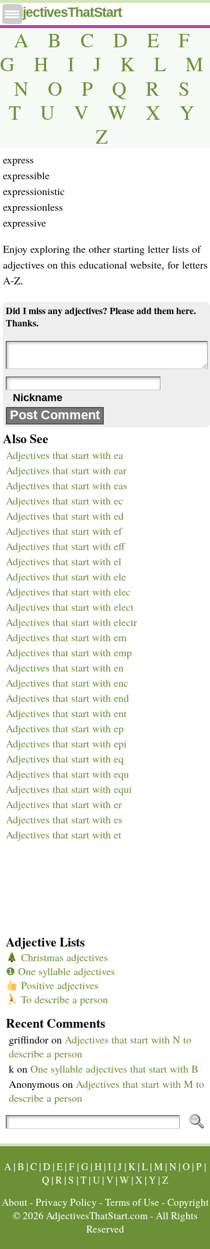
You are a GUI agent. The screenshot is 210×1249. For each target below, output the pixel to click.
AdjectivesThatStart (64, 12)
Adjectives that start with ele (66, 576)
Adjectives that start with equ (67, 774)
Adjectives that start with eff (65, 546)
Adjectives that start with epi (66, 743)
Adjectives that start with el (63, 561)
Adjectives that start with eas (66, 485)
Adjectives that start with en (65, 667)
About (14, 1202)
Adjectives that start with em (66, 637)
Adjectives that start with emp (69, 652)
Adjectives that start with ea (64, 455)
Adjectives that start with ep (65, 728)
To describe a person (63, 999)
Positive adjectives (58, 985)
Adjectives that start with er (64, 804)
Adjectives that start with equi (69, 789)
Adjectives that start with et (63, 834)
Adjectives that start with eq (65, 759)
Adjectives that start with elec (68, 592)
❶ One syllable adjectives (60, 971)
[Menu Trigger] (12, 14)
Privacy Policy (66, 1202)
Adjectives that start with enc (67, 683)
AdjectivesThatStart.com (97, 1215)
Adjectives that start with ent (66, 713)
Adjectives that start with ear (66, 470)
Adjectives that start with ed (65, 516)
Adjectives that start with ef (64, 531)
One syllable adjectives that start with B (114, 1069)
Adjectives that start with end (67, 698)
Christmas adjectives (63, 957)
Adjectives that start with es (64, 819)
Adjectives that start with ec (64, 500)
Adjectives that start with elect (70, 607)
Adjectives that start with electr (71, 622)
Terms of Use (132, 1202)
